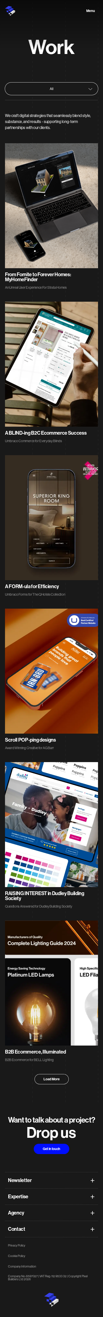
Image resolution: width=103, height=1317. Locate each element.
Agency (16, 1213)
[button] (51, 1197)
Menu (90, 11)
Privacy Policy (16, 1245)
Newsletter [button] (20, 1180)
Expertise (18, 1197)
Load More (52, 1079)
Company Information (22, 1266)
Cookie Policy (16, 1256)
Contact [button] (16, 1229)
